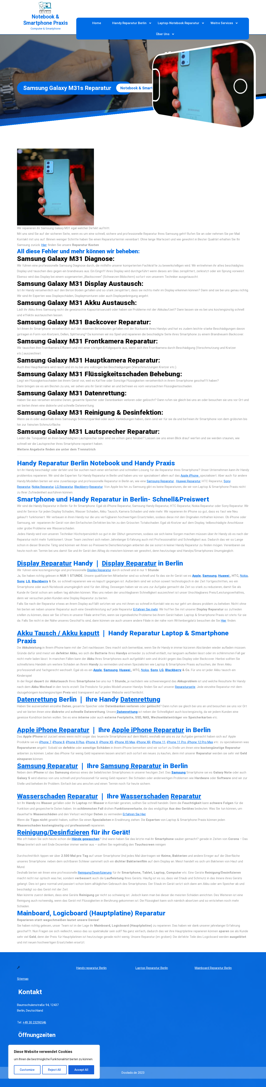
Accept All (81, 1069)
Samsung (209, 576)
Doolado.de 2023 (133, 1073)
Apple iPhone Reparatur (53, 730)
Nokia (244, 576)
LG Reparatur (64, 487)
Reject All (54, 1069)
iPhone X (92, 742)
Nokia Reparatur (43, 487)
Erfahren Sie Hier (134, 814)
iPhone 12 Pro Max (200, 742)
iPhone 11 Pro (176, 742)
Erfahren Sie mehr (145, 609)
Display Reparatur (44, 563)
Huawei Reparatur (188, 481)
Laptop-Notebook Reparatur (178, 23)
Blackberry (81, 487)
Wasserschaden (41, 796)
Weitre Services (222, 23)
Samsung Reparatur (160, 481)
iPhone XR (143, 742)
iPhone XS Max (125, 742)
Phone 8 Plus (75, 742)
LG (28, 581)
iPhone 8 (58, 742)
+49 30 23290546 (34, 1022)
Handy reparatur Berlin (91, 968)
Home (96, 23)
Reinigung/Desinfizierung (95, 872)
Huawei (224, 576)
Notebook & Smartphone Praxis (45, 20)
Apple (196, 576)
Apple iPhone (190, 475)
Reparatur (96, 487)
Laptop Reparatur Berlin (151, 968)
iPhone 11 (158, 742)
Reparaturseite (185, 687)
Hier (44, 245)
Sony (20, 581)
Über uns (162, 34)
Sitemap (22, 979)
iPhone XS (106, 742)
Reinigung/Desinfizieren (53, 832)
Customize (27, 1069)
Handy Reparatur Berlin (129, 23)
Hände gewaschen (85, 839)
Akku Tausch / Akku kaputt (58, 633)
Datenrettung (37, 699)
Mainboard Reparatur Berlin (213, 968)
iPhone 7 (45, 742)
